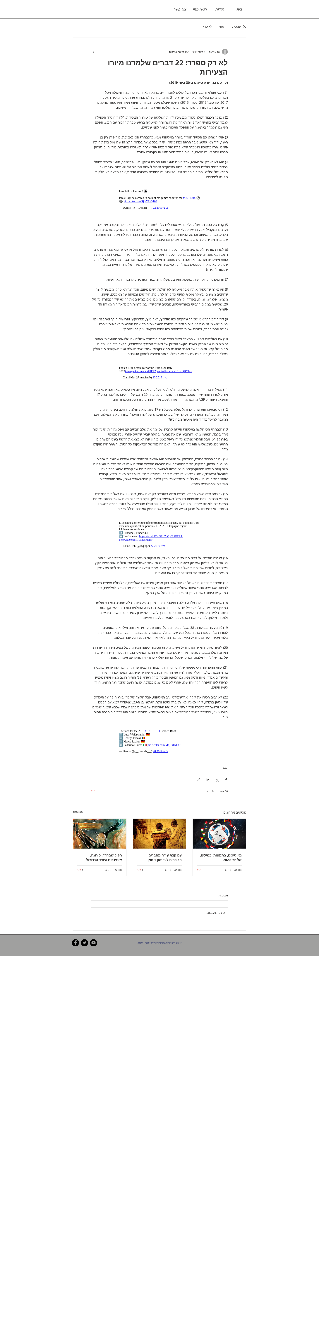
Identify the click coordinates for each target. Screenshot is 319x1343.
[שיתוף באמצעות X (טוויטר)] (217, 772)
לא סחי (207, 26)
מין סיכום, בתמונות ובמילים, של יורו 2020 (221, 850)
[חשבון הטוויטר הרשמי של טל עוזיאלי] (84, 935)
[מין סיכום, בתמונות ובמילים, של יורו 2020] (219, 826)
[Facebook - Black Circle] (75, 935)
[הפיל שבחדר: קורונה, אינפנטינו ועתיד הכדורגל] (99, 826)
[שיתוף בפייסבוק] (226, 772)
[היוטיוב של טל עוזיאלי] (93, 935)
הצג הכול (78, 804)
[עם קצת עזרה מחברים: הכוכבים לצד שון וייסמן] (159, 826)
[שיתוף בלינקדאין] (208, 772)
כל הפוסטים (238, 26)
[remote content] (159, 197)
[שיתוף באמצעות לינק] (199, 772)
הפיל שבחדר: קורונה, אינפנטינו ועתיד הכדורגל (104, 850)
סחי (221, 26)
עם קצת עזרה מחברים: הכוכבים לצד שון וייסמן (165, 850)
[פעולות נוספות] (93, 52)
